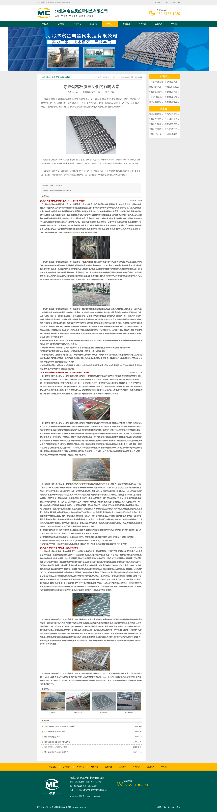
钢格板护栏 (78, 712)
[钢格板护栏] (78, 710)
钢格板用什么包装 (172, 87)
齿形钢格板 (103, 712)
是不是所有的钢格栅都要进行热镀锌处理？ (172, 129)
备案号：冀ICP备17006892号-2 (168, 807)
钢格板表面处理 (157, 82)
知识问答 (93, 24)
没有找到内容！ (56, 185)
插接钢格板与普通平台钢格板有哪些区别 (157, 87)
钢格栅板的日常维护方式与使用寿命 (172, 97)
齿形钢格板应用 (157, 97)
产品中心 (77, 24)
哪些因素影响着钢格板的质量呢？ (157, 114)
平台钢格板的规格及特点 (172, 82)
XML (168, 2)
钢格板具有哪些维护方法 (157, 129)
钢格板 (53, 712)
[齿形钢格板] (104, 710)
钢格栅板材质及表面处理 (172, 102)
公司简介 (158, 2)
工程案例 (126, 24)
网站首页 (45, 24)
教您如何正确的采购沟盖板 (60, 191)
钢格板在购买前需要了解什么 (172, 124)
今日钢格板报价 (172, 134)
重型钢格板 (129, 712)
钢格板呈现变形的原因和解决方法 (57, 742)
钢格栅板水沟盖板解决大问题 (172, 92)
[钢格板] (53, 710)
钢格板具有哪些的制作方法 (157, 119)
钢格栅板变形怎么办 (52, 737)
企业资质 (158, 24)
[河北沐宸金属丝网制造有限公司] (44, 17)
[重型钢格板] (129, 710)
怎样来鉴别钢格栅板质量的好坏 (172, 114)
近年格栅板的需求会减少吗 (54, 732)
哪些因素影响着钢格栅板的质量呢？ (157, 102)
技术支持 (109, 24)
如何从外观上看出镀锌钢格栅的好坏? (157, 134)
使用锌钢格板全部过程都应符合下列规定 (60, 726)
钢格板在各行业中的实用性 (157, 124)
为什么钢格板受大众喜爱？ (172, 119)
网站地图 (176, 2)
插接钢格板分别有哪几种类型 (55, 747)
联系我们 (174, 24)
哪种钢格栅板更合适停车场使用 (56, 752)
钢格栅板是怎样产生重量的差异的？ (157, 92)
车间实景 (142, 24)
